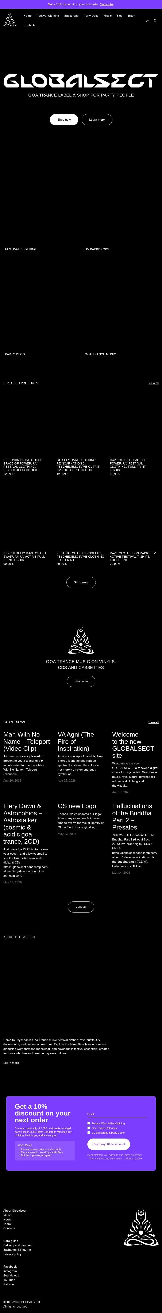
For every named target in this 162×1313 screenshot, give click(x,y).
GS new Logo (77, 805)
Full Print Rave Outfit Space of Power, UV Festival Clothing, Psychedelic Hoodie (23, 465)
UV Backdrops (97, 249)
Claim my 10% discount (108, 1144)
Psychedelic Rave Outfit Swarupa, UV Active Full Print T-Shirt (25, 557)
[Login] (147, 20)
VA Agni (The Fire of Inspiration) (76, 741)
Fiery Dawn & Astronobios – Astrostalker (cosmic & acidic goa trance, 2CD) (22, 823)
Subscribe (106, 4)
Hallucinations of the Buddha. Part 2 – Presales (132, 816)
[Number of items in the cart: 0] (155, 20)
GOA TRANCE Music (100, 354)
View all (153, 383)
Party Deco (15, 354)
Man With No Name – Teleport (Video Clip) (26, 741)
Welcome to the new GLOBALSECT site (133, 745)
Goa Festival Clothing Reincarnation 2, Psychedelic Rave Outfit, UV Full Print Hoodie (78, 465)
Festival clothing (21, 249)
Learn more (97, 119)
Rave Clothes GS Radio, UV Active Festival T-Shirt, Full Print (133, 557)
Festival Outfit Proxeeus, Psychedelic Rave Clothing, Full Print (81, 557)
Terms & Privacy (132, 1155)
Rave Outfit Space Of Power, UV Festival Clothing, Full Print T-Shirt (128, 465)
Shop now (64, 119)
